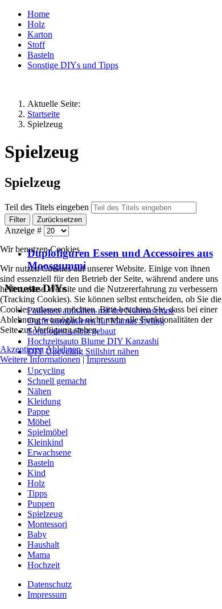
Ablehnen (63, 349)
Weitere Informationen (40, 359)
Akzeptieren (22, 349)
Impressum (106, 359)
